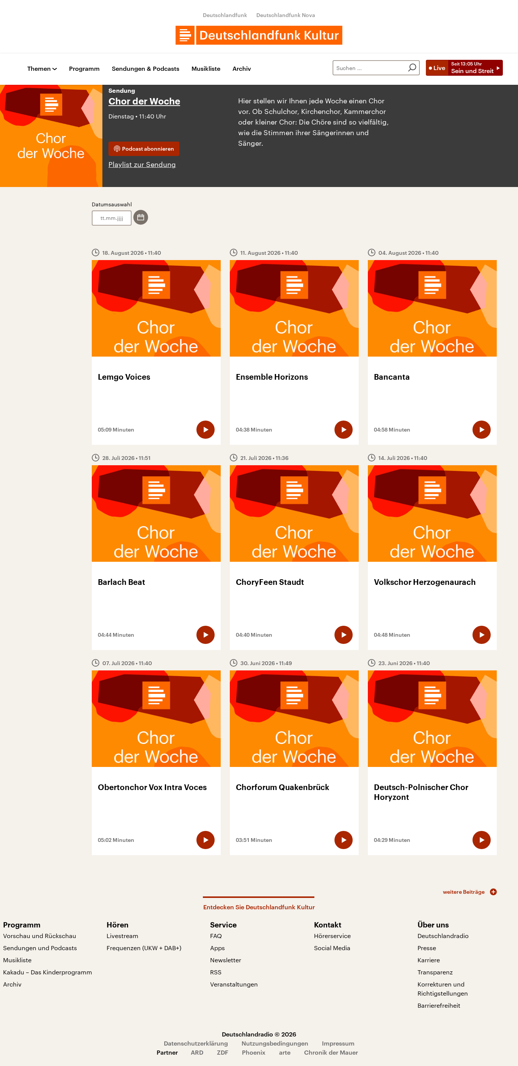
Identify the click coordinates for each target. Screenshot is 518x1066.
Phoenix (253, 1052)
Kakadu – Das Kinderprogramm (47, 972)
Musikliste (206, 68)
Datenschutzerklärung (196, 1043)
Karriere (429, 959)
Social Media (332, 947)
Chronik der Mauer (331, 1052)
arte (284, 1052)
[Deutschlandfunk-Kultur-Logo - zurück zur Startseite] (259, 35)
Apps (217, 947)
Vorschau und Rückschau (39, 935)
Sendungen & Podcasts (145, 68)
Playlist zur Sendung (142, 164)
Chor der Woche (144, 101)
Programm (84, 68)
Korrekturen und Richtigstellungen (443, 988)
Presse (427, 947)
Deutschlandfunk (225, 15)
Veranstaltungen (234, 984)
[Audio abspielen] (205, 430)
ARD (197, 1052)
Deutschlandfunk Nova (285, 15)
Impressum (338, 1043)
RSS (215, 972)
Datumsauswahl (112, 204)
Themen (39, 68)
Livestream (122, 935)
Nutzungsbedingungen (275, 1043)
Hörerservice (332, 935)
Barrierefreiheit (439, 1005)
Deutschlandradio (443, 935)
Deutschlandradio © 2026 (259, 1034)
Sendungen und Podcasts (40, 947)
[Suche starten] (412, 68)
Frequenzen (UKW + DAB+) (144, 947)
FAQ (216, 935)
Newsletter (225, 959)
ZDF (222, 1052)
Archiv (241, 68)
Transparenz (435, 972)
